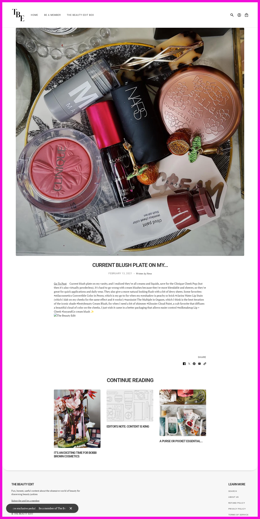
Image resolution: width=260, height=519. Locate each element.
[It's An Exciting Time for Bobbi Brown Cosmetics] (77, 419)
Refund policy (236, 503)
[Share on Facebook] (184, 364)
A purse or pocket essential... (181, 441)
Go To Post (60, 283)
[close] (70, 508)
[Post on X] (189, 363)
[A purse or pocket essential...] (183, 413)
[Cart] (246, 15)
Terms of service (238, 515)
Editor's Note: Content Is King (128, 426)
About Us (233, 497)
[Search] (232, 15)
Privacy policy (237, 509)
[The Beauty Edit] (18, 15)
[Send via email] (199, 364)
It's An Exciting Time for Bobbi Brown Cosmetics (75, 454)
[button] (205, 364)
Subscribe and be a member (25, 500)
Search (232, 491)
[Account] (239, 15)
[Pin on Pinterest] (194, 364)
